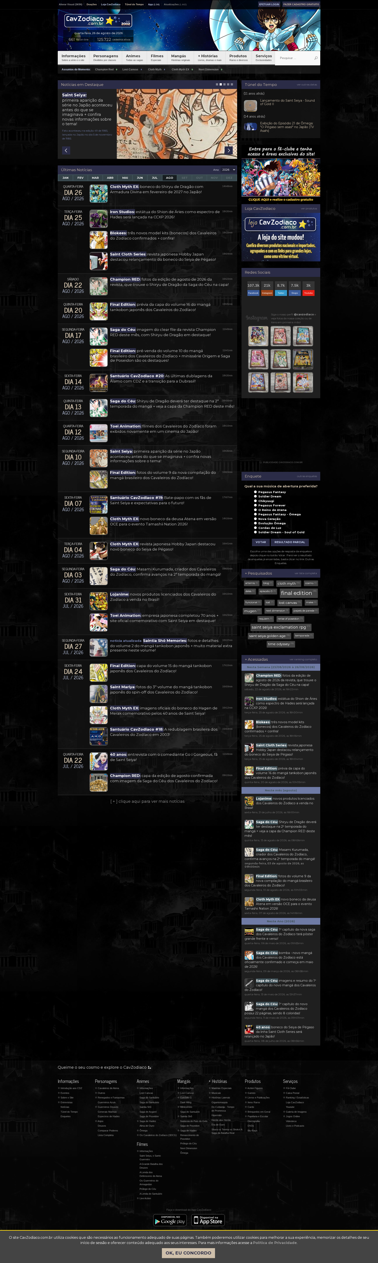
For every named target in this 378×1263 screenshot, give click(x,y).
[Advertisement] (281, 432)
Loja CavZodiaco (111, 4)
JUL (155, 177)
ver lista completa (306, 573)
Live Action (144, 1198)
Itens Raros (252, 1102)
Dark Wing (185, 1102)
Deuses (102, 1125)
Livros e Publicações (257, 1097)
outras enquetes (307, 476)
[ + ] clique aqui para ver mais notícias (147, 801)
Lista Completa (106, 1135)
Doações (92, 4)
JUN (140, 177)
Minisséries (184, 1107)
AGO (169, 177)
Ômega (142, 1130)
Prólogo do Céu (148, 1189)
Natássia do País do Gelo (193, 1121)
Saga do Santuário (149, 1097)
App (150, 4)
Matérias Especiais (220, 1088)
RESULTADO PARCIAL (290, 542)
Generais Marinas (107, 1111)
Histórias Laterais (219, 1097)
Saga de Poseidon (149, 1116)
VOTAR (261, 542)
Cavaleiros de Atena (107, 1088)
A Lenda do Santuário (151, 1193)
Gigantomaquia (220, 1102)
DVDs (251, 1125)
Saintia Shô (145, 1107)
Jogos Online (291, 1116)
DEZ (229, 177)
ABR (110, 177)
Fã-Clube (289, 1088)
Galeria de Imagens (295, 1111)
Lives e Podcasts (295, 1125)
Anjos (99, 1121)
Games (250, 1093)
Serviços (264, 57)
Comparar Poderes (108, 1130)
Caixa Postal (291, 1093)
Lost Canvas (146, 1093)
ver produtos (309, 208)
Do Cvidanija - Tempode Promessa (223, 1109)
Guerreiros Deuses (106, 1107)
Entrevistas (65, 1102)
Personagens (105, 57)
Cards (249, 1107)
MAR (95, 177)
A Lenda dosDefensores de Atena (151, 1174)
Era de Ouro (218, 1124)
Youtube (290, 1107)
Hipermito (217, 1115)
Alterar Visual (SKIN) (70, 4)
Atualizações (171, 4)
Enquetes (66, 1116)
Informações (74, 57)
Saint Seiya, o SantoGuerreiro (150, 1157)
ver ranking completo (303, 659)
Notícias (65, 1107)
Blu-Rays (252, 1130)
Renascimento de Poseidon (189, 1137)
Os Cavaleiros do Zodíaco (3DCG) (157, 1135)
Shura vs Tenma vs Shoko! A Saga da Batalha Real (227, 1131)
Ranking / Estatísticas (296, 1097)
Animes (134, 57)
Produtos (238, 57)
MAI (125, 177)
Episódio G (184, 1097)
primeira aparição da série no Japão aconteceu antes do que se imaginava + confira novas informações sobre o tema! (87, 109)
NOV (214, 177)
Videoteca (291, 1121)
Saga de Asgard (148, 1111)
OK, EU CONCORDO (188, 1253)
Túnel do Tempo (134, 4)
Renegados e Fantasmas (110, 1097)
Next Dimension (188, 1148)
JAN (65, 177)
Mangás (180, 57)
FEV (80, 177)
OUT (199, 177)
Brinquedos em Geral (257, 1111)
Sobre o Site (66, 1097)
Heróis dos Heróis (221, 1120)
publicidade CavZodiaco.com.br (281, 462)
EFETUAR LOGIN (269, 4)
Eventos (63, 1093)
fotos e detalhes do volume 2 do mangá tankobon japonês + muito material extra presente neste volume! (171, 645)
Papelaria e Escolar (256, 1116)
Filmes (157, 57)
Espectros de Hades (109, 1116)
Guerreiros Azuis (107, 1102)
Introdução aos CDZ (70, 1088)
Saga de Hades (146, 1121)
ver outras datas (307, 84)
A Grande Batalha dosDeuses (151, 1166)
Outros (100, 1093)
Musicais (215, 1093)
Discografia (254, 1121)
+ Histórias (210, 57)
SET (185, 177)
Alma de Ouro (147, 1125)
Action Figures (254, 1088)
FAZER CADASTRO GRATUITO (301, 4)
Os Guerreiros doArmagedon (149, 1182)
